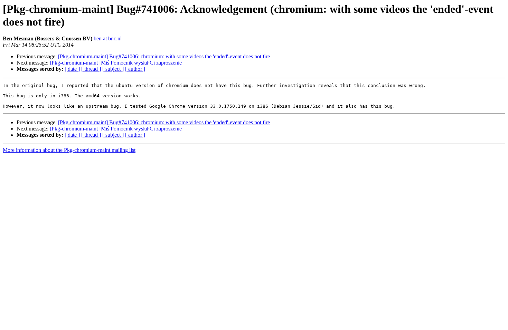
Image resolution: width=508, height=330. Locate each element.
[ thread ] (91, 69)
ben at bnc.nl (108, 38)
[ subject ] (113, 69)
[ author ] (135, 69)
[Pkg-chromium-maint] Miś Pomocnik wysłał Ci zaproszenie (116, 63)
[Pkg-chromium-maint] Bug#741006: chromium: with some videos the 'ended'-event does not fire (164, 56)
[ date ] (72, 69)
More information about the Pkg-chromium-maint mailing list (69, 150)
